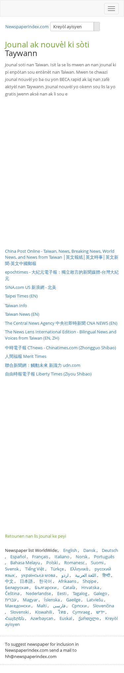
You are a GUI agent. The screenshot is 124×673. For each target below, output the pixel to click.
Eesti (61, 593)
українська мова (38, 575)
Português (104, 557)
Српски (79, 606)
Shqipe (89, 581)
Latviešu (95, 600)
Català (69, 587)
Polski (52, 563)
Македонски (17, 606)
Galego (100, 593)
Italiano (62, 557)
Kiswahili (43, 612)
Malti (42, 606)
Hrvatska (90, 587)
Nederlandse (38, 593)
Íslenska (52, 600)
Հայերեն (14, 618)
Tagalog (80, 593)
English (70, 550)
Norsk (82, 557)
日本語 (26, 581)
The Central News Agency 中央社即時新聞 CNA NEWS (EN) (61, 323)
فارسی (59, 606)
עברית (11, 600)
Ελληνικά (79, 569)
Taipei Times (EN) (21, 296)
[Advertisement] (62, 167)
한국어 (45, 581)
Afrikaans (67, 581)
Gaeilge (73, 600)
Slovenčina (103, 606)
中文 (9, 581)
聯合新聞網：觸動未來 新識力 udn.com (42, 365)
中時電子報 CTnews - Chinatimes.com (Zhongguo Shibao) (60, 348)
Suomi (97, 563)
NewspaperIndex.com (27, 27)
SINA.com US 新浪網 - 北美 (30, 287)
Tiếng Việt (34, 569)
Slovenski (19, 612)
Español (18, 557)
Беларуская (16, 587)
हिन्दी (106, 575)
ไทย (62, 612)
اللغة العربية (85, 575)
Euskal (66, 618)
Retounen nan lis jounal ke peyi (35, 536)
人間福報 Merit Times (25, 356)
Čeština (12, 593)
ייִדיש (100, 612)
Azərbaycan (41, 618)
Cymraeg (81, 612)
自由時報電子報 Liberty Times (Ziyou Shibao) (48, 374)
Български (46, 587)
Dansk (89, 550)
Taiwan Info (16, 305)
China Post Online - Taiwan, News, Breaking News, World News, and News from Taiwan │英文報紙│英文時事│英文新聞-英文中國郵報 (61, 257)
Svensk (12, 569)
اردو (65, 575)
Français (40, 557)
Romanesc (74, 563)
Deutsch (110, 550)
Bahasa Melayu (25, 563)
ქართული (88, 618)
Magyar (30, 600)
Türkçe (57, 569)
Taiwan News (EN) (22, 314)
